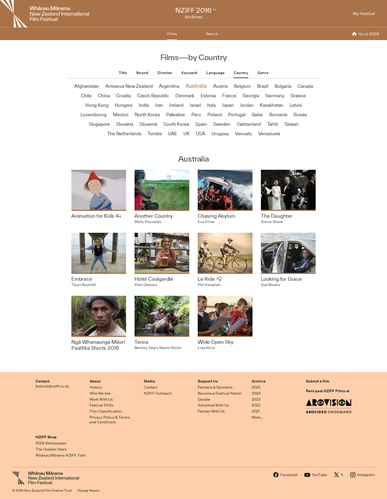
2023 (256, 399)
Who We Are (100, 393)
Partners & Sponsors (215, 387)
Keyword (189, 72)
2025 (256, 387)
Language (215, 72)
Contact (42, 381)
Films (172, 33)
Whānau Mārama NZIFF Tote (60, 455)
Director (164, 72)
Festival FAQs (101, 405)
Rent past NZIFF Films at (327, 391)
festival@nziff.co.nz (52, 386)
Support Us (208, 381)
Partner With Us (211, 411)
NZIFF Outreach (158, 393)
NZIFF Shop (46, 437)
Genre (263, 72)
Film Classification (106, 411)
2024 (256, 393)
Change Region (88, 490)
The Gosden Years (51, 449)
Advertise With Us (213, 405)
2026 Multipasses (51, 443)
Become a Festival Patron (219, 393)
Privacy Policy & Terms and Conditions (110, 420)
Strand (142, 72)
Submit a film (317, 381)
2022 (256, 405)
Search (212, 33)
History (96, 387)
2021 (256, 411)
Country (241, 72)
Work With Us (101, 399)
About (95, 381)
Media (149, 381)
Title (123, 72)
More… (257, 417)
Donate (204, 399)
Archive (259, 381)
